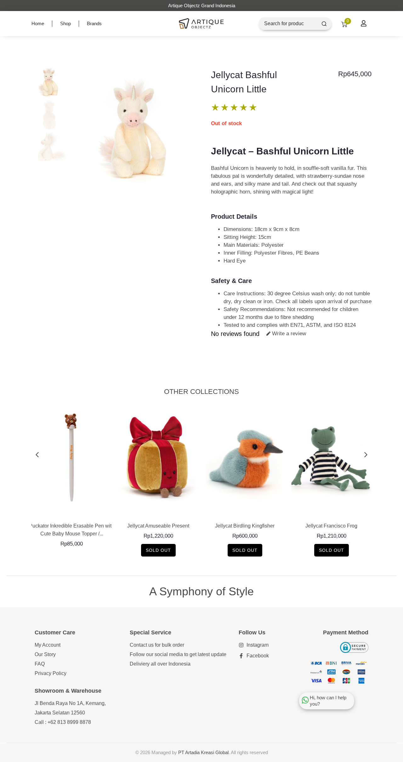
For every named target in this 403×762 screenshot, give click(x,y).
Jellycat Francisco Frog (331, 525)
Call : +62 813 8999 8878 (63, 722)
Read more (158, 512)
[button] (37, 455)
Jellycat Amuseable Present (158, 525)
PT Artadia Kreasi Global (203, 752)
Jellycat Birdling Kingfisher (245, 525)
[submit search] (324, 24)
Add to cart (71, 512)
